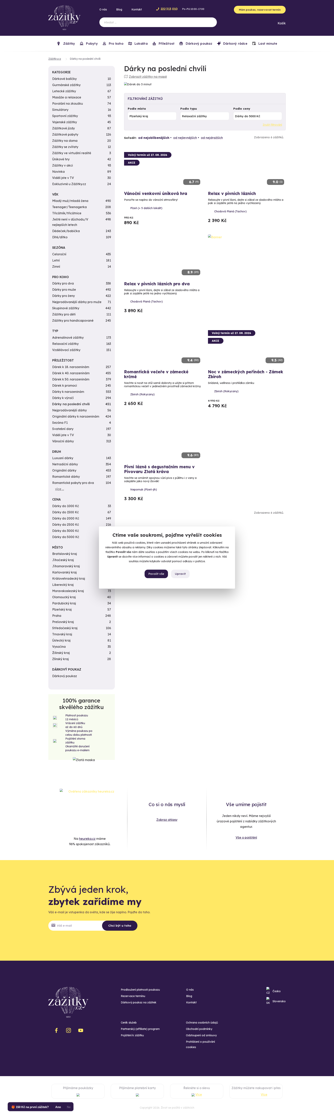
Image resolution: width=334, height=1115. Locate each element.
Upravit (180, 574)
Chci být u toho (119, 925)
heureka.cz (87, 839)
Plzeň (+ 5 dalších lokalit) (146, 208)
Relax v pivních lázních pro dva (157, 283)
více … (59, 489)
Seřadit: (130, 138)
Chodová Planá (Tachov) (230, 211)
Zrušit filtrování (272, 124)
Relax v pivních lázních (232, 193)
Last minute (267, 43)
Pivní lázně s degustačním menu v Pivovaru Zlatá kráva (159, 469)
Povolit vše (156, 574)
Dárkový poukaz (198, 43)
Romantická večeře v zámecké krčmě (156, 374)
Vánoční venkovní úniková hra (155, 193)
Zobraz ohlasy (166, 820)
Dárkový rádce (234, 43)
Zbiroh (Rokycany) (142, 394)
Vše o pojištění (246, 837)
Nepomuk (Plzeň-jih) (143, 489)
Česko (277, 991)
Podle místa (137, 108)
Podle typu (188, 108)
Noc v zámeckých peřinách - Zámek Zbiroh (245, 374)
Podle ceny (241, 108)
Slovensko (279, 1001)
